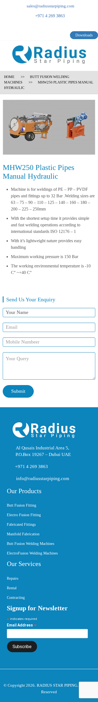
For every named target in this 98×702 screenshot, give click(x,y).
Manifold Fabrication (23, 534)
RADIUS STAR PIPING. (58, 685)
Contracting (16, 598)
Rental (12, 588)
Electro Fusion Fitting (24, 515)
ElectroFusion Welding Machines (32, 553)
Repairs (12, 578)
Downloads (84, 35)
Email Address (22, 625)
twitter (43, 28)
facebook (35, 28)
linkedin (53, 28)
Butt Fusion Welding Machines (30, 544)
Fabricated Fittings (21, 524)
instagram (63, 28)
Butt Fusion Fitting (21, 505)
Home (9, 77)
